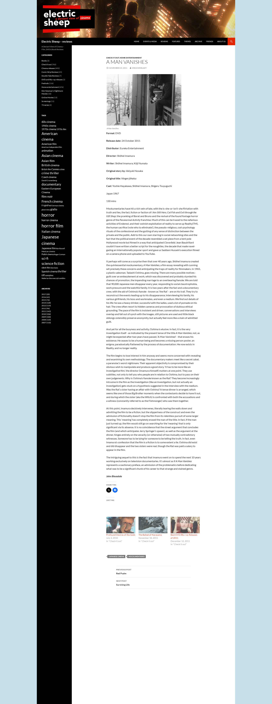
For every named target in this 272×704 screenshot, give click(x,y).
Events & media (150, 41)
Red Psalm (123, 571)
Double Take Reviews (50, 76)
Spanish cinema (49, 271)
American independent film (52, 147)
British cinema (50, 165)
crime (62, 169)
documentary (51, 184)
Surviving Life (123, 583)
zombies (62, 278)
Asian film (48, 161)
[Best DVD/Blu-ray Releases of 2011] (185, 525)
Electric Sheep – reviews (57, 41)
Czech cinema (49, 177)
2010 (46, 314)
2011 (46, 311)
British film (46, 169)
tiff (43, 275)
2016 (46, 297)
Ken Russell (60, 248)
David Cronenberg (49, 180)
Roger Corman (59, 254)
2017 (46, 294)
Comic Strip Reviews (50, 72)
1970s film (61, 129)
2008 (46, 320)
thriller (62, 271)
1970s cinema (49, 129)
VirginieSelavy (139, 68)
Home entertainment (131, 58)
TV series (45, 105)
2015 (46, 300)
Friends (209, 41)
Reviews (164, 41)
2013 (46, 305)
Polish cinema (48, 254)
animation (47, 150)
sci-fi (45, 258)
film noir (47, 196)
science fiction (53, 263)
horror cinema (50, 220)
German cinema (58, 206)
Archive (198, 41)
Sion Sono (54, 268)
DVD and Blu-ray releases (52, 79)
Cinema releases (48, 68)
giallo (53, 209)
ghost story (46, 210)
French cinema (52, 201)
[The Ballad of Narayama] (153, 525)
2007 (46, 322)
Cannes (55, 169)
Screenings (46, 101)
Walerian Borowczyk (50, 278)
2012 (46, 308)
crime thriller (50, 173)
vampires (49, 275)
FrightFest (47, 205)
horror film (52, 225)
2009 (46, 317)
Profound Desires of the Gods (120, 534)
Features (176, 41)
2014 (46, 303)
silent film (46, 267)
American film (49, 143)
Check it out (112, 58)
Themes (187, 41)
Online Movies (48, 97)
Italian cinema (51, 231)
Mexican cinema (48, 251)
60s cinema (48, 121)
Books (44, 61)
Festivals (45, 83)
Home (136, 41)
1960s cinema (49, 125)
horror (48, 215)
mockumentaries (137, 556)
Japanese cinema (116, 556)
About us (221, 41)
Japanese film (49, 248)
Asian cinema (52, 155)
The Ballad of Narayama (150, 534)
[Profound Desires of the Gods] (120, 525)
